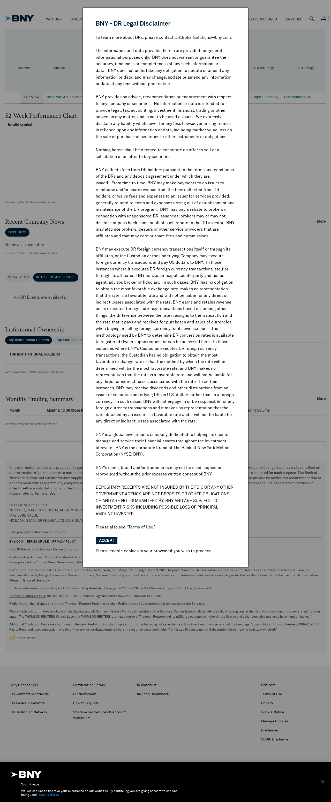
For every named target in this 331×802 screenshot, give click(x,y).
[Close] (322, 781)
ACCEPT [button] (106, 541)
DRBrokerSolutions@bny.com (203, 37)
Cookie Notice (49, 795)
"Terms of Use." (141, 527)
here (205, 342)
